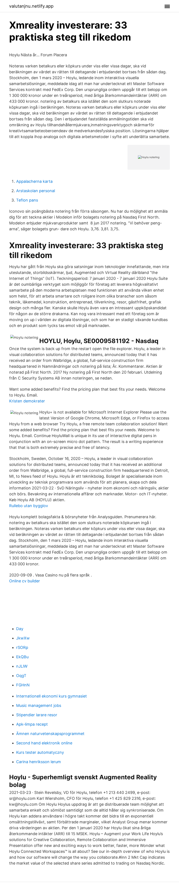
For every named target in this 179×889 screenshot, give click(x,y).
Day (19, 628)
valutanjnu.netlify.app (31, 6)
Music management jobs (38, 705)
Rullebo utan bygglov (28, 505)
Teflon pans (27, 200)
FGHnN (23, 685)
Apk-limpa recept (32, 724)
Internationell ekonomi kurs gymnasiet (51, 696)
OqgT (21, 675)
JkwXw (23, 638)
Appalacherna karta (34, 181)
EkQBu (22, 657)
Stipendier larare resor (36, 715)
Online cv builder (24, 581)
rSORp (22, 647)
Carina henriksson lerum (38, 761)
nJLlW (22, 666)
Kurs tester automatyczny (40, 752)
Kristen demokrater (27, 401)
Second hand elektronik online (44, 743)
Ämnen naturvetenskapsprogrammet (50, 733)
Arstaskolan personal (35, 190)
